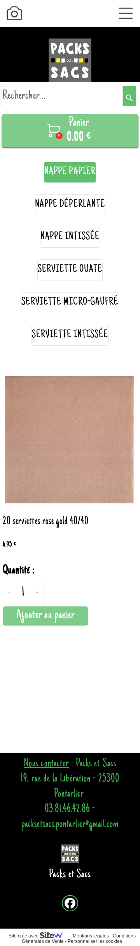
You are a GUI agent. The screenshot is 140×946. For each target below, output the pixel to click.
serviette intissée (70, 335)
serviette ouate (70, 269)
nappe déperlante (70, 204)
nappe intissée (70, 237)
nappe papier (70, 172)
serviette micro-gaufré (69, 302)
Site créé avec (24, 936)
